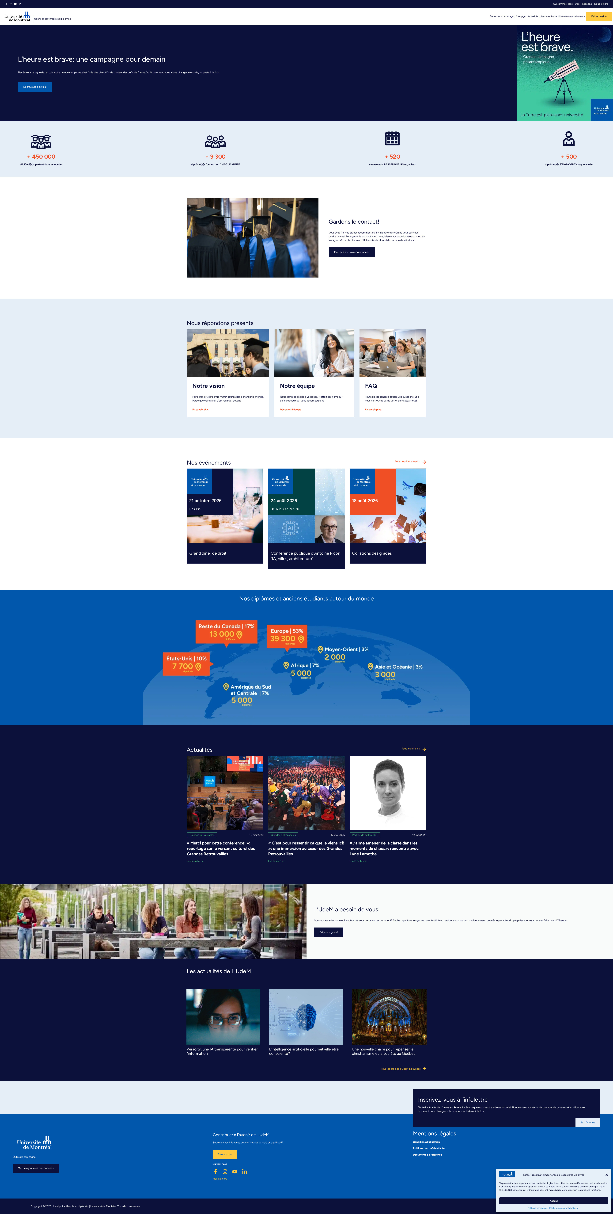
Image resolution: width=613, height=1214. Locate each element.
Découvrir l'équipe (290, 409)
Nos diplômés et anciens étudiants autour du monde (306, 598)
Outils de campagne (24, 1156)
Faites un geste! (329, 932)
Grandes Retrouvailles (201, 834)
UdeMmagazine (583, 3)
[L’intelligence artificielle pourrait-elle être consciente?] (306, 1043)
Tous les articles (411, 748)
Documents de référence (427, 1154)
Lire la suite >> (195, 861)
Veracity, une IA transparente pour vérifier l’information (222, 1051)
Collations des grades (372, 553)
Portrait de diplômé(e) (364, 834)
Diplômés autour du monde (571, 16)
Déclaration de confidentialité (564, 1208)
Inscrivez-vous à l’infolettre (453, 1099)
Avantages (509, 16)
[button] (606, 1174)
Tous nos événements (407, 461)
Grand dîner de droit (208, 553)
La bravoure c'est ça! (35, 86)
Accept (554, 1200)
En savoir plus (200, 409)
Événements (496, 16)
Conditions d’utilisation (426, 1141)
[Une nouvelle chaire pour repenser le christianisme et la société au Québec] (389, 1043)
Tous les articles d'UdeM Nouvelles (400, 1068)
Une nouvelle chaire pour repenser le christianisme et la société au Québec (384, 1051)
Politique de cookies (538, 1208)
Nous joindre (601, 3)
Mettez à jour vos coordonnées (351, 252)
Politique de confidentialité (429, 1148)
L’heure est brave (548, 16)
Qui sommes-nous (563, 3)
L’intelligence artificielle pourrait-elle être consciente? (304, 1051)
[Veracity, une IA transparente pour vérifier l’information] (223, 1043)
